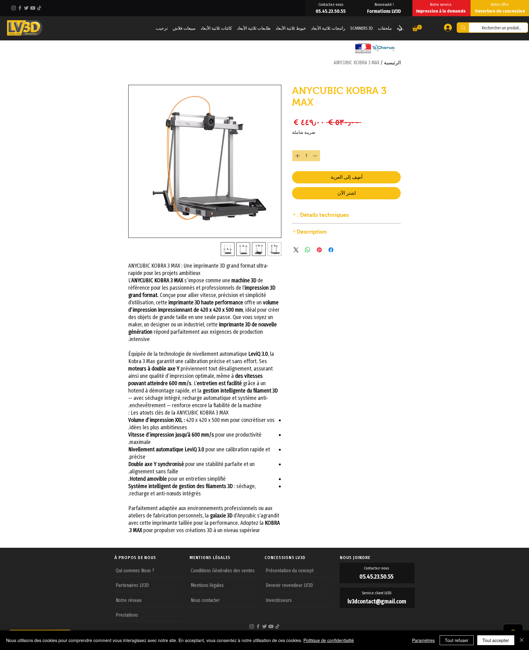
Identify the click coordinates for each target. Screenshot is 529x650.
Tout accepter (495, 640)
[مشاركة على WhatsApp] (307, 250)
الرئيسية (392, 63)
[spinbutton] (306, 155)
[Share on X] (296, 250)
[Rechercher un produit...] (463, 27)
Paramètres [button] (423, 640)
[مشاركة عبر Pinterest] (319, 250)
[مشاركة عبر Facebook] (331, 250)
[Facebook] (20, 8)
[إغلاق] (521, 640)
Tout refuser (456, 640)
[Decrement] (315, 155)
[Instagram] (13, 8)
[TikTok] (39, 8)
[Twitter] (26, 8)
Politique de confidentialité (328, 640)
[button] (417, 28)
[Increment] (297, 155)
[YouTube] (33, 8)
